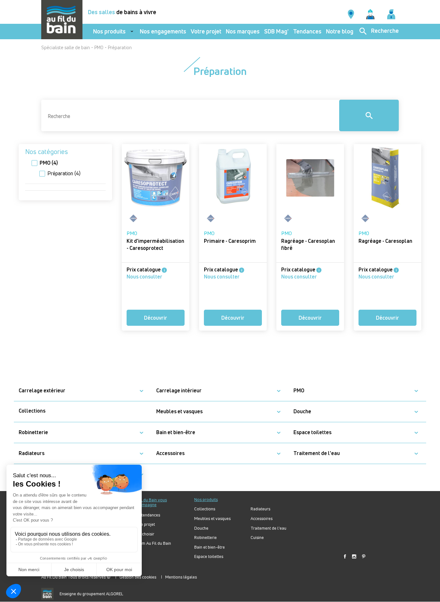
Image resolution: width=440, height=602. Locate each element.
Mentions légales (181, 576)
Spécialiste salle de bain (65, 47)
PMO (98, 47)
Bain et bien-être (175, 432)
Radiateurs (31, 453)
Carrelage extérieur (42, 391)
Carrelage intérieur (179, 391)
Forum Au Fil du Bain (152, 543)
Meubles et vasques (179, 411)
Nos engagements (163, 31)
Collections (32, 411)
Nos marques (243, 31)
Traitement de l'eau (316, 453)
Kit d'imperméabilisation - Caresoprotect (155, 244)
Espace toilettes (312, 432)
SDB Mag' (276, 31)
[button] (141, 391)
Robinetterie (33, 432)
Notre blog (339, 31)
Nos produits (109, 31)
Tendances (307, 31)
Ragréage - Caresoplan (385, 240)
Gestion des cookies (138, 576)
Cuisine (257, 537)
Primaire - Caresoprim (230, 240)
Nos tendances (146, 515)
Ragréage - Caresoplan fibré (308, 244)
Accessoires (170, 453)
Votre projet (206, 31)
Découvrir (155, 317)
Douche (302, 411)
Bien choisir (143, 534)
